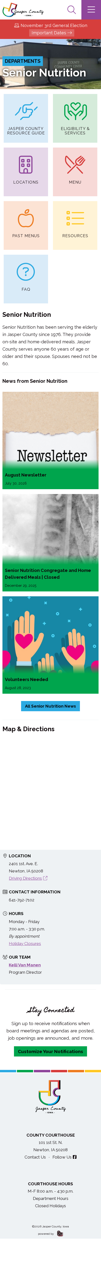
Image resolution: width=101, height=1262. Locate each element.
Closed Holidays (50, 1205)
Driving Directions (25, 878)
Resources (75, 236)
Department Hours (50, 1198)
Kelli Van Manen (25, 965)
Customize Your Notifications (50, 1051)
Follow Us (62, 1157)
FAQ (26, 289)
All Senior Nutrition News (50, 706)
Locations (25, 182)
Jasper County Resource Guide (26, 130)
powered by (46, 1233)
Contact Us (35, 1157)
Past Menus (26, 236)
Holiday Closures (25, 943)
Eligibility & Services (75, 130)
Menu (75, 182)
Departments (22, 61)
